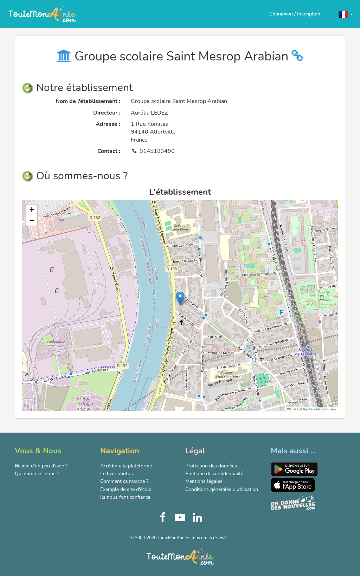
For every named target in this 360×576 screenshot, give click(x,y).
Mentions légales (204, 481)
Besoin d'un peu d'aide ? (41, 465)
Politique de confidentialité (214, 473)
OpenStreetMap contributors (319, 409)
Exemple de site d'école (125, 489)
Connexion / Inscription (294, 14)
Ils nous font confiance (125, 497)
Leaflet (294, 409)
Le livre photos (116, 473)
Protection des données (211, 465)
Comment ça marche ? (124, 481)
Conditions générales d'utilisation (221, 489)
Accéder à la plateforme (126, 465)
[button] (346, 14)
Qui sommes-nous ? (37, 473)
